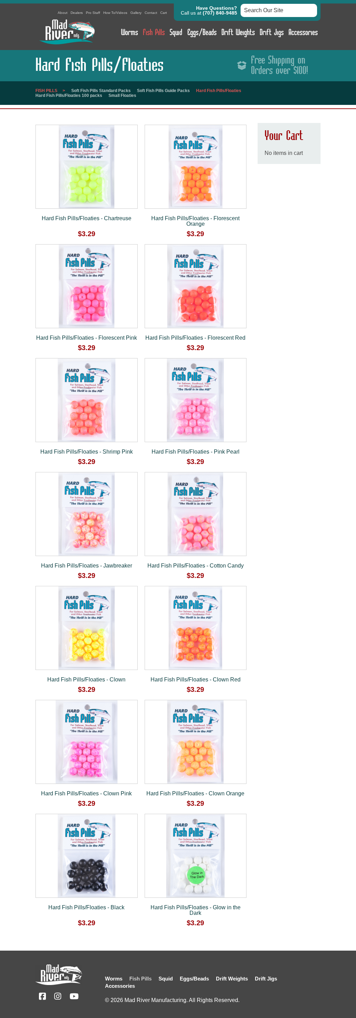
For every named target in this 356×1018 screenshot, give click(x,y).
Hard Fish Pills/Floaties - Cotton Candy (195, 566)
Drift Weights (238, 33)
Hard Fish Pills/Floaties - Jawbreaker (86, 566)
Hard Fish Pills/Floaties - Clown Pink (86, 793)
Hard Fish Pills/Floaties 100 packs (68, 95)
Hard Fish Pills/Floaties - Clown (86, 679)
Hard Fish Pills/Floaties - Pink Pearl (196, 452)
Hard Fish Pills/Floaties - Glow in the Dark (196, 910)
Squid (176, 33)
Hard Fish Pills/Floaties (218, 90)
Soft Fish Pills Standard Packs (101, 90)
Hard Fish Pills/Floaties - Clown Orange (195, 793)
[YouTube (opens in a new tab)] (74, 997)
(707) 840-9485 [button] (220, 13)
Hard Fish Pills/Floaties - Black (86, 907)
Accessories (303, 33)
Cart (163, 13)
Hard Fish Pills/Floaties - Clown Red (196, 679)
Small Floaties (122, 95)
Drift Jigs (272, 33)
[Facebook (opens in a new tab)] (42, 997)
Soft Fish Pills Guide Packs (163, 90)
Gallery (135, 13)
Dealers (77, 13)
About (62, 13)
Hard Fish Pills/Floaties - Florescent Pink (86, 338)
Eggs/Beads (202, 33)
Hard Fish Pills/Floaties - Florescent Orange (195, 221)
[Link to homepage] (66, 46)
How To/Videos (115, 13)
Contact (151, 13)
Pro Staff (93, 13)
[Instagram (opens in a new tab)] (58, 997)
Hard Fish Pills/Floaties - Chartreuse (86, 218)
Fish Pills (154, 33)
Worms (129, 33)
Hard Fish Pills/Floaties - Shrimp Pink (86, 452)
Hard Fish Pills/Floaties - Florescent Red (195, 338)
